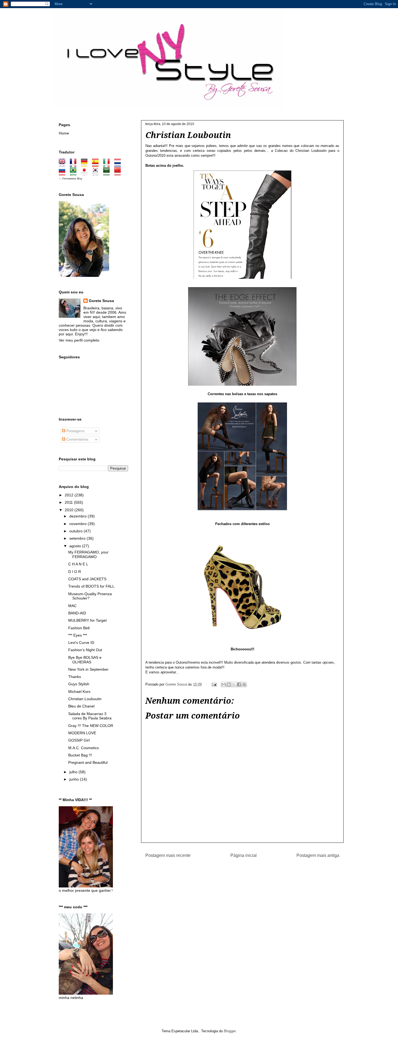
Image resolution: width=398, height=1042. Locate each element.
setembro (78, 538)
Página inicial (243, 855)
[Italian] (108, 165)
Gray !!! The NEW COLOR (90, 725)
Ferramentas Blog (72, 178)
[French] (75, 165)
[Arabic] (108, 174)
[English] (64, 165)
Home (64, 133)
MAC (72, 606)
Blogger (230, 1031)
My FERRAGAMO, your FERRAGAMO (88, 554)
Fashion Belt (79, 628)
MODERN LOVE (82, 733)
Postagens (74, 431)
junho (74, 779)
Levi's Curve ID (81, 642)
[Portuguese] (75, 174)
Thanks (74, 676)
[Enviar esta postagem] (214, 684)
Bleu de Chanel (81, 706)
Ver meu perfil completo (79, 340)
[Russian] (64, 174)
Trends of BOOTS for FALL (91, 586)
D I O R (74, 571)
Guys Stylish (78, 684)
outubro (76, 531)
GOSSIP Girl (79, 740)
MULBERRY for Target (87, 620)
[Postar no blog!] (228, 684)
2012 (69, 495)
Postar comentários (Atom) (249, 869)
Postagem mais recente (168, 855)
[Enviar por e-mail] (223, 684)
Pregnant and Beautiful (87, 762)
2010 (69, 510)
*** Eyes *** (77, 635)
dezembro (78, 516)
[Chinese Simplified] (119, 174)
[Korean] (97, 174)
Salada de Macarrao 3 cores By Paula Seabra (90, 716)
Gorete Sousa (101, 301)
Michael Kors (79, 691)
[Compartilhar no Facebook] (239, 684)
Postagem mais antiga (317, 855)
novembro (78, 524)
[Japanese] (86, 174)
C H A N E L (78, 564)
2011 (69, 502)
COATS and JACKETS (87, 579)
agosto (75, 546)
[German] (86, 165)
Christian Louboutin (85, 699)
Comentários (76, 439)
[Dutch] (119, 165)
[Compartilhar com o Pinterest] (244, 684)
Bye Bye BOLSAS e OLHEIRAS (85, 659)
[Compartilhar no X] (234, 684)
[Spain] (97, 165)
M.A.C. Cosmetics (83, 748)
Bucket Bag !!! (80, 755)
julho (74, 772)
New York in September (88, 669)
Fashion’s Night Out (85, 650)
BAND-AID (77, 613)
